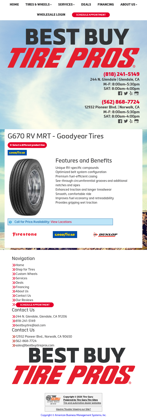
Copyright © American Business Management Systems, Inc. (73, 415)
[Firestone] (14, 234)
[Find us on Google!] (136, 93)
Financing (22, 287)
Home (20, 265)
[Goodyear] (54, 234)
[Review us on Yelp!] (131, 93)
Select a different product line (28, 145)
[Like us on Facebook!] (120, 93)
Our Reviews (24, 300)
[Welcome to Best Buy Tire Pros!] (73, 48)
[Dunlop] (95, 234)
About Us (22, 291)
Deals (19, 282)
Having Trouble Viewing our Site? (73, 409)
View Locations (61, 221)
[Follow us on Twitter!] (126, 93)
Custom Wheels (26, 273)
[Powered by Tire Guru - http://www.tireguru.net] (53, 399)
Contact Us (23, 295)
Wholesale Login (51, 14)
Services (21, 278)
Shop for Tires (25, 269)
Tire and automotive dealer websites (82, 401)
